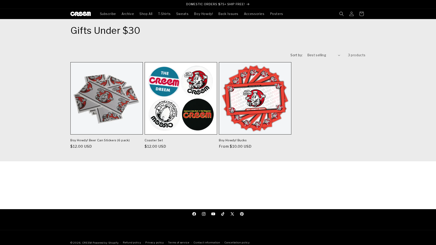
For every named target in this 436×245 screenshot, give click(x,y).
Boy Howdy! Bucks (233, 140)
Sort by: (296, 55)
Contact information (206, 242)
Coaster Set (154, 140)
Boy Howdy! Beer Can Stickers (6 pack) (100, 140)
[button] (342, 14)
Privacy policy (154, 242)
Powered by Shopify (106, 242)
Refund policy (132, 242)
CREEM (87, 242)
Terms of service (178, 242)
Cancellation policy (237, 242)
